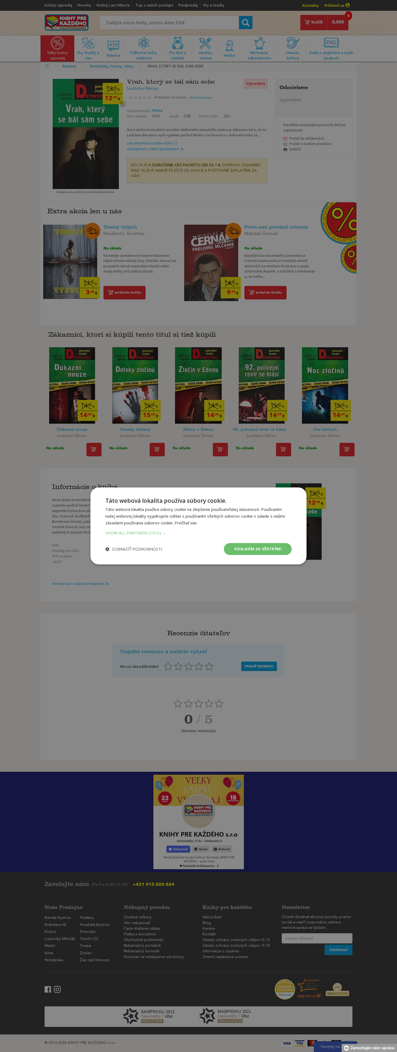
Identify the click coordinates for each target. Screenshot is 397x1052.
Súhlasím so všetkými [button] (257, 548)
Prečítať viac (185, 522)
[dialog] (198, 525)
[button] (198, 532)
